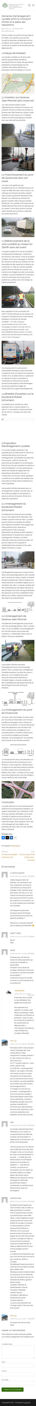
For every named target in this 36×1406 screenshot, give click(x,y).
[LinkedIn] (11, 837)
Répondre (31, 876)
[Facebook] (3, 837)
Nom (4, 1362)
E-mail (4, 1371)
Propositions (18, 28)
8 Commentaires (8, 31)
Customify (27, 1402)
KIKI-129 (13, 1041)
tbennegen (19, 991)
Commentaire (7, 1344)
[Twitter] (7, 837)
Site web (5, 1380)
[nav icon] (33, 5)
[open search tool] (29, 5)
